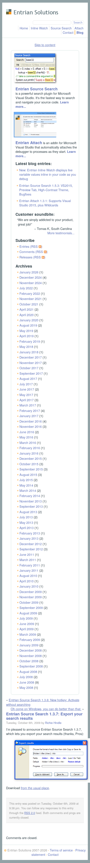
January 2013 (28, 538)
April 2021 (26, 309)
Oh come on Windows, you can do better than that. (46, 708)
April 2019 (26, 336)
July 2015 (26, 479)
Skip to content (45, 44)
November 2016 (30, 426)
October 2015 (28, 464)
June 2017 (26, 389)
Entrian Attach (29, 142)
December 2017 (30, 357)
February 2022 (29, 293)
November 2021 (30, 298)
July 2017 (26, 384)
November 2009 (30, 597)
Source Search (61, 28)
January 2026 (28, 272)
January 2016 (28, 453)
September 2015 (31, 469)
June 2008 (26, 682)
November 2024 (30, 282)
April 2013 (26, 527)
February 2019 (29, 341)
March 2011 (27, 559)
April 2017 (26, 400)
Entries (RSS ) (30, 246)
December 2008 (30, 650)
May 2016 (26, 437)
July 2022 (26, 288)
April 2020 (26, 314)
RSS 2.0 (29, 813)
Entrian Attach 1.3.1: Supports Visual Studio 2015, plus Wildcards (45, 202)
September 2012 (31, 549)
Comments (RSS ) (33, 251)
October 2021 (28, 304)
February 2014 (29, 495)
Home (24, 28)
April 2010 (26, 581)
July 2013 (26, 517)
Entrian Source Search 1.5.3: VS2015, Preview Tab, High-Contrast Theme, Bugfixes (46, 189)
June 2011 (26, 554)
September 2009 (31, 607)
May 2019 (26, 330)
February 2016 (29, 447)
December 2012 (30, 543)
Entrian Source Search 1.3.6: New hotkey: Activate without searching (42, 702)
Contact (68, 32)
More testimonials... (60, 233)
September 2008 (31, 666)
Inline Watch (39, 28)
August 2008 (28, 671)
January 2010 (28, 586)
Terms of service (61, 850)
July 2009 (26, 618)
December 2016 (30, 421)
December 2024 (30, 277)
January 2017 (28, 415)
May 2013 (26, 522)
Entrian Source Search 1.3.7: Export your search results (44, 716)
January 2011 (28, 570)
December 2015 (30, 458)
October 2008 (28, 661)
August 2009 (28, 613)
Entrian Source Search (37, 88)
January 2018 (28, 352)
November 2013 (30, 501)
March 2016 (27, 442)
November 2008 (30, 655)
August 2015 (28, 474)
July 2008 (26, 676)
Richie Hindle (53, 723)
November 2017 (30, 362)
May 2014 (26, 485)
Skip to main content (20, 5)
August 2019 (28, 325)
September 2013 (31, 506)
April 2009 (26, 629)
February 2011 (29, 565)
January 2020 (28, 320)
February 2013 (29, 533)
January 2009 (28, 645)
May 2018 (26, 346)
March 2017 (27, 405)
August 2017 (28, 378)
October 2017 (28, 368)
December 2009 (30, 591)
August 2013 (28, 511)
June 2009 (26, 623)
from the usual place (35, 787)
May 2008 (26, 687)
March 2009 (27, 634)
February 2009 (29, 639)
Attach (78, 28)
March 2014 (27, 490)
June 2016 (26, 432)
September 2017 (31, 373)
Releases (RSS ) (32, 257)
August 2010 (28, 575)
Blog (79, 32)
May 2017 (26, 394)
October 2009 (28, 602)
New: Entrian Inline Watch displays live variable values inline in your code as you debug (47, 174)
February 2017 (29, 410)
